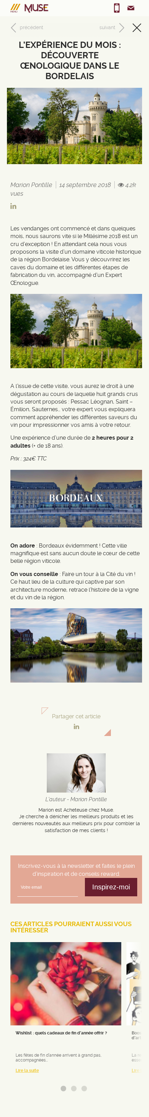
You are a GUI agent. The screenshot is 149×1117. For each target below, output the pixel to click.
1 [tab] (63, 1088)
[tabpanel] (65, 1010)
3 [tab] (84, 1088)
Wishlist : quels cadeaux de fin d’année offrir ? (61, 1033)
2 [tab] (74, 1088)
